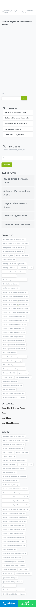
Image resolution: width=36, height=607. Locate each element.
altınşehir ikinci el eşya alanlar (13, 248)
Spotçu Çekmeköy (9, 373)
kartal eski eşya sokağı (10, 288)
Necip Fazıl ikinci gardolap (12, 361)
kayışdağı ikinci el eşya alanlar (13, 341)
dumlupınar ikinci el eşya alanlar (14, 264)
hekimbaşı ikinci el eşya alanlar (13, 272)
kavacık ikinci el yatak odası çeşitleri (15, 312)
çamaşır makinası (9, 389)
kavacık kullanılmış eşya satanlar (14, 324)
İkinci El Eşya (6, 418)
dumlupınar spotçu (9, 268)
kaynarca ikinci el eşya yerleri (13, 337)
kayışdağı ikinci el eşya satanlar (14, 349)
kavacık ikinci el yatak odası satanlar (15, 308)
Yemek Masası (7, 377)
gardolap (23, 268)
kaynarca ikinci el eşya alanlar (13, 328)
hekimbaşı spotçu (9, 276)
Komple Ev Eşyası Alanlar (13, 129)
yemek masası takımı (23, 377)
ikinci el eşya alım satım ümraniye (14, 280)
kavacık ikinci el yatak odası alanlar (15, 304)
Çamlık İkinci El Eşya (10, 381)
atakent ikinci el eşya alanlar (13, 252)
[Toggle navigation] (32, 4)
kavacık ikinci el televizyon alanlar (15, 292)
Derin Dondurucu (9, 260)
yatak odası (23, 373)
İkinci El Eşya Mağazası (10, 423)
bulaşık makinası (22, 256)
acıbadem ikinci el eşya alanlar (13, 239)
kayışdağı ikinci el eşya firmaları (14, 345)
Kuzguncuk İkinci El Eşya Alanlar (16, 123)
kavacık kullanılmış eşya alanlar (14, 316)
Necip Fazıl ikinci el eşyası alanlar (14, 357)
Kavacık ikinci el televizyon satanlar (15, 296)
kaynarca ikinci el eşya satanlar (14, 332)
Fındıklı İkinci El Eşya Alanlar (14, 135)
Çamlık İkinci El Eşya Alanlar (12, 385)
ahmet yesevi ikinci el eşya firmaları (15, 243)
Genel (4, 413)
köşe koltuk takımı (9, 353)
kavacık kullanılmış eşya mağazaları (15, 320)
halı (31, 268)
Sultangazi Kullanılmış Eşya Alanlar (17, 118)
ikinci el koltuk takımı (10, 284)
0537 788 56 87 (28, 11)
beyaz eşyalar (8, 256)
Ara (3, 94)
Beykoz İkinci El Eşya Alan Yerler (16, 112)
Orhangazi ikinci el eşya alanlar (14, 369)
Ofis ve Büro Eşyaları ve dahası (13, 365)
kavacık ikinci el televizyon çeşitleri (15, 300)
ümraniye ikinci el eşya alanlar (13, 393)
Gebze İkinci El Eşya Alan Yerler (13, 408)
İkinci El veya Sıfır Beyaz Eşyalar (14, 397)
